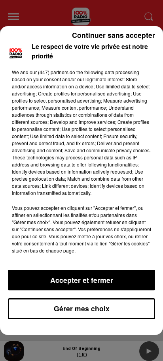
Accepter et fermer (81, 280)
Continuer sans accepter (113, 35)
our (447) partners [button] (49, 72)
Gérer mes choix (82, 308)
